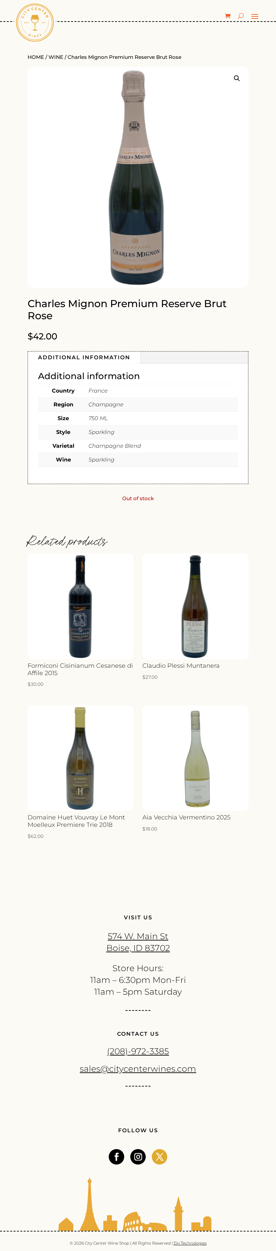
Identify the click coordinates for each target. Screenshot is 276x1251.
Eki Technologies (190, 1243)
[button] (237, 78)
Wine (55, 57)
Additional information (84, 357)
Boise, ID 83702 (138, 948)
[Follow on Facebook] (116, 1157)
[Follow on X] (159, 1157)
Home (36, 57)
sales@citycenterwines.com (138, 1069)
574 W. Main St (138, 936)
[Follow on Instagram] (138, 1157)
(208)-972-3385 (138, 1051)
